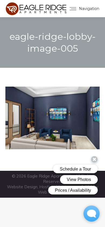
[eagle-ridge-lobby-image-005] (52, 118)
